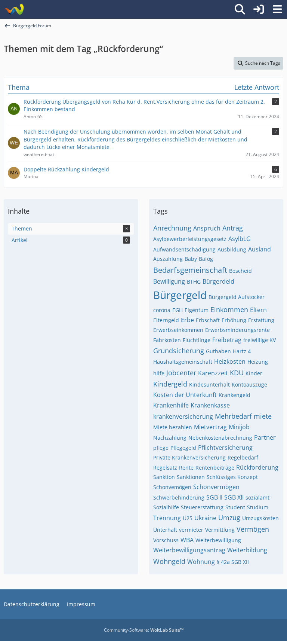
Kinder (254, 373)
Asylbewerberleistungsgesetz (189, 238)
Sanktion (164, 476)
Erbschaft (208, 320)
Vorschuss (166, 540)
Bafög (206, 258)
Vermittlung (220, 529)
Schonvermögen (216, 487)
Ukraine (205, 518)
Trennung (167, 518)
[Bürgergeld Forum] (14, 9)
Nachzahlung (169, 437)
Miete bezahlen (172, 427)
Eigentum (197, 310)
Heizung (257, 361)
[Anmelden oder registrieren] (258, 9)
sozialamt (257, 497)
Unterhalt (165, 529)
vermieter (191, 529)
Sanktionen (191, 476)
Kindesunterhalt (209, 384)
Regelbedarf (243, 457)
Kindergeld (170, 383)
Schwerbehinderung (178, 497)
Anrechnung (172, 227)
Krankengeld (234, 395)
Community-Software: (143, 630)
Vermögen (253, 529)
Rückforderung (257, 467)
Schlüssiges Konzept (232, 476)
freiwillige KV (259, 340)
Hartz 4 (242, 351)
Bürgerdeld (218, 281)
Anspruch (206, 228)
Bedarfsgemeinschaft (190, 270)
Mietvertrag (210, 427)
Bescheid (240, 270)
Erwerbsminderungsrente (237, 329)
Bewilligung (169, 281)
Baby (191, 258)
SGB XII (234, 497)
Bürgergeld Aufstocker (237, 296)
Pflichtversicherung (225, 447)
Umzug (229, 517)
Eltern (258, 310)
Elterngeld (166, 320)
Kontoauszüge (249, 384)
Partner (265, 437)
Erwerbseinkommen (178, 329)
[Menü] (277, 9)
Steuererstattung (202, 507)
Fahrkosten (167, 340)
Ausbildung (231, 249)
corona (161, 310)
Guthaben (218, 351)
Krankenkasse (210, 405)
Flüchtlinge (196, 340)
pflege (161, 447)
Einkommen (229, 309)
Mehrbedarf (233, 416)
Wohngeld (169, 561)
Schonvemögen (172, 487)
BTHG (194, 281)
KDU (237, 372)
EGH (177, 310)
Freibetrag (226, 340)
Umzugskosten (260, 518)
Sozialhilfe (166, 507)
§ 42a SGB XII (233, 561)
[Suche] (239, 9)
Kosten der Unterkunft (185, 395)
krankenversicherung (183, 416)
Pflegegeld (183, 447)
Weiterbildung (247, 550)
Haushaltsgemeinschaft (182, 361)
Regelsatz (165, 467)
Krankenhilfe (171, 405)
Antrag (232, 227)
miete (263, 416)
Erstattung (261, 320)
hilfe (158, 373)
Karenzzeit (213, 373)
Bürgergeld (180, 295)
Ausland (259, 249)
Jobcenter (181, 372)
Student (235, 507)
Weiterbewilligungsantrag (189, 550)
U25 (187, 518)
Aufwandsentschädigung (184, 249)
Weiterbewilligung (218, 540)
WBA (187, 540)
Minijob (239, 427)
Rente (186, 467)
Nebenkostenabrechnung (220, 437)
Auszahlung (168, 258)
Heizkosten (230, 361)
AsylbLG (239, 239)
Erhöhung (234, 320)
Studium (257, 507)
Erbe (187, 320)
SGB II (214, 497)
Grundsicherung (178, 350)
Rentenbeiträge (214, 467)
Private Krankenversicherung (189, 457)
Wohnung (201, 562)
